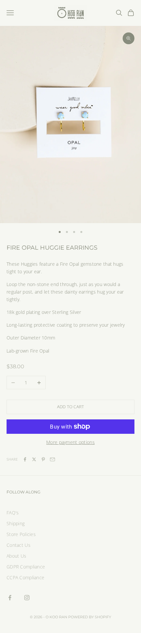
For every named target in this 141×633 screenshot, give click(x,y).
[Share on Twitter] (34, 459)
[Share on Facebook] (25, 459)
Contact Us (18, 545)
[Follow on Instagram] (27, 597)
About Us (16, 556)
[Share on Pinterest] (43, 459)
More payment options (70, 442)
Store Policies (21, 534)
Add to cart (70, 407)
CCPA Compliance (25, 577)
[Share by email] (52, 459)
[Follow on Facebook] (10, 597)
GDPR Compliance (26, 567)
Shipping (16, 523)
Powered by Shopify (89, 617)
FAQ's (13, 512)
